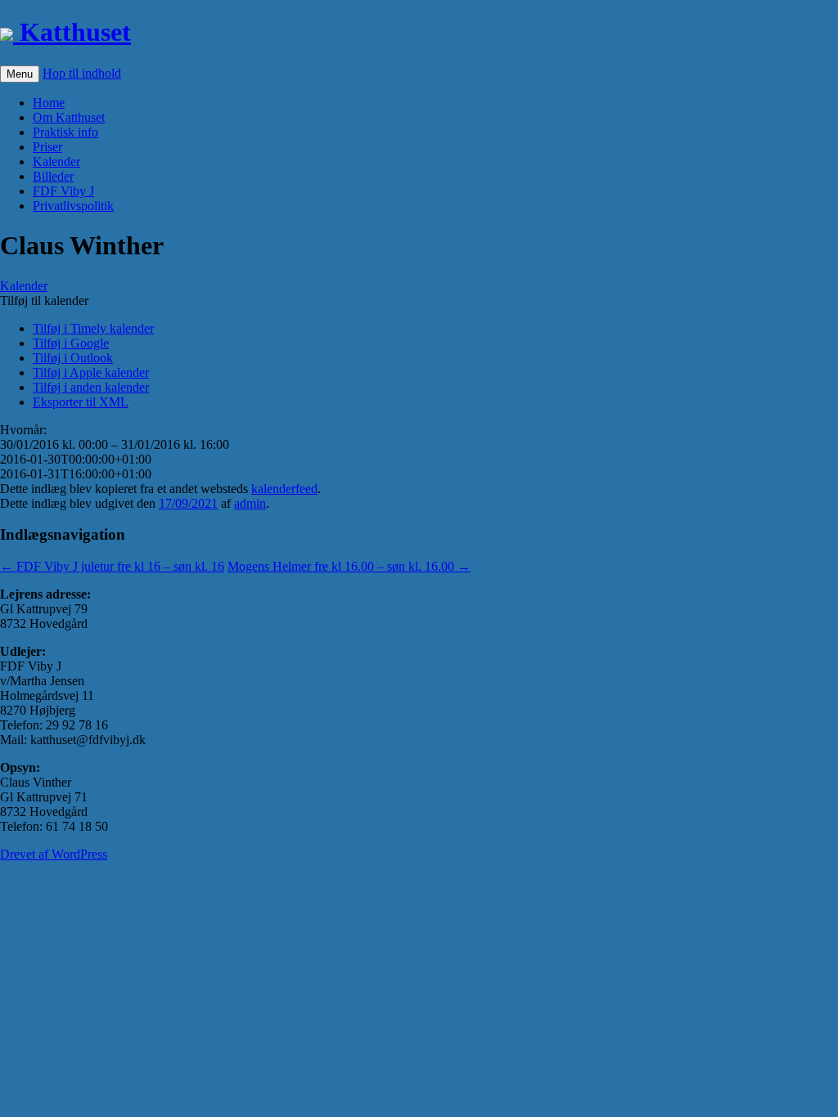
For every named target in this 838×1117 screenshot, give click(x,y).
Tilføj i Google (71, 343)
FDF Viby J (63, 191)
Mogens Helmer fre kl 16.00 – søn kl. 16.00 (349, 566)
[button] (44, 300)
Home (49, 103)
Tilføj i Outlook (73, 358)
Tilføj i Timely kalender (93, 328)
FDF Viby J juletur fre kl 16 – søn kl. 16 (112, 566)
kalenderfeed (284, 489)
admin (250, 503)
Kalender (56, 161)
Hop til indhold (82, 73)
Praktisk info (65, 132)
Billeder (53, 176)
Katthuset (72, 32)
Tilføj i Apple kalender (91, 372)
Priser (47, 147)
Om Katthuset (69, 117)
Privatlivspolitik (73, 206)
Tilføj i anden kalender (91, 387)
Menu (20, 74)
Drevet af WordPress (53, 854)
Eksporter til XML (80, 402)
